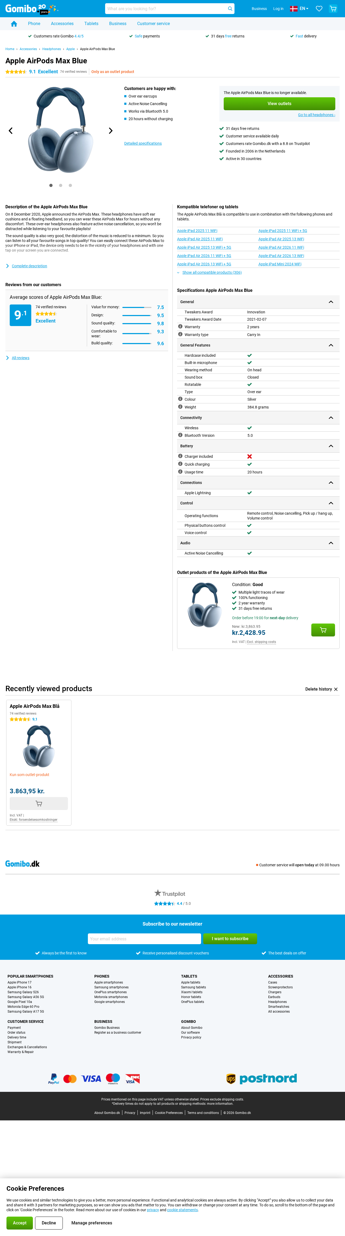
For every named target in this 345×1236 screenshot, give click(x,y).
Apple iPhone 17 (20, 982)
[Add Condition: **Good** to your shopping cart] (323, 630)
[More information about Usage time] (180, 471)
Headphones (51, 49)
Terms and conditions (203, 1113)
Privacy (130, 1113)
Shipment (15, 1042)
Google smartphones (109, 1002)
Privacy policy (191, 1037)
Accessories (62, 23)
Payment (14, 1028)
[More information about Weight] (180, 406)
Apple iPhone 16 (20, 987)
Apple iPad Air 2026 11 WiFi (281, 247)
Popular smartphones (30, 976)
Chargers (274, 992)
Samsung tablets (193, 987)
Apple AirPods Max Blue (97, 49)
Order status (16, 1032)
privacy (153, 1210)
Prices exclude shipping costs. (222, 1099)
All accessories (279, 1011)
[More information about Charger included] (180, 456)
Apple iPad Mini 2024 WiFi (279, 264)
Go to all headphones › (316, 115)
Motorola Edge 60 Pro (23, 1007)
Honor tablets (191, 997)
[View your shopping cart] (333, 8)
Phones (101, 976)
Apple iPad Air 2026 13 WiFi (281, 256)
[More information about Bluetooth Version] (180, 435)
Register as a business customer (117, 1032)
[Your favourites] (319, 8)
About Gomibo (191, 1028)
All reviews (20, 358)
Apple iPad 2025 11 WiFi (197, 230)
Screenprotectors (280, 987)
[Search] (230, 8)
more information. (220, 1104)
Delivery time (17, 1037)
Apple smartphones (108, 982)
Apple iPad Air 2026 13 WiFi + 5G (204, 264)
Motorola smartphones (111, 997)
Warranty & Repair (21, 1052)
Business (117, 23)
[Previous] (10, 130)
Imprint (145, 1113)
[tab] (51, 185)
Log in (278, 8)
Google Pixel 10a (20, 1002)
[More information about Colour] (180, 399)
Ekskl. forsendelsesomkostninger (33, 820)
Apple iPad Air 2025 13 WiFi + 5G (204, 247)
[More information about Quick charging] (180, 464)
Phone (34, 23)
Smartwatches (278, 1007)
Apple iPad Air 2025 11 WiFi (200, 239)
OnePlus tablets (192, 1002)
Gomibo (188, 1021)
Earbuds (274, 997)
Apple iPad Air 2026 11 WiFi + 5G (204, 256)
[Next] (110, 130)
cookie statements (182, 1210)
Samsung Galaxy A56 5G (26, 997)
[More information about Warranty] (180, 326)
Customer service (153, 23)
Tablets (91, 23)
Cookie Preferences (169, 1113)
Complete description (29, 266)
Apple (70, 49)
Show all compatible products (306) (212, 272)
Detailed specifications (143, 143)
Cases (272, 982)
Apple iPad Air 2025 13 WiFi (281, 239)
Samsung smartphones (111, 987)
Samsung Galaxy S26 (23, 992)
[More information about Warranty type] (180, 334)
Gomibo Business (107, 1028)
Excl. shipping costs (261, 642)
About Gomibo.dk (107, 1113)
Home (9, 49)
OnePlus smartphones (110, 992)
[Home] (14, 23)
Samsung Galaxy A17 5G (26, 1011)
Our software (190, 1032)
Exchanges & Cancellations (27, 1047)
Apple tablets (190, 982)
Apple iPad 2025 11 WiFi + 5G (282, 230)
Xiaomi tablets (191, 992)
